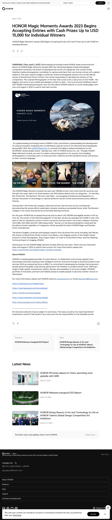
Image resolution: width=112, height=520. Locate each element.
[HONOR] (7, 453)
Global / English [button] (68, 3)
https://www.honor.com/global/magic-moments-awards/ (37, 250)
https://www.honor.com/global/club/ (28, 284)
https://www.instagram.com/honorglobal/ (30, 298)
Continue (100, 3)
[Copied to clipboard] (22, 51)
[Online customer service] (108, 507)
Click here (17, 515)
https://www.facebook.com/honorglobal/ (30, 288)
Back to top (105, 454)
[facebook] (17, 51)
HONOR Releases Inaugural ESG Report (60, 392)
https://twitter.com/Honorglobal (26, 293)
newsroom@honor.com (88, 279)
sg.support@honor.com (12, 470)
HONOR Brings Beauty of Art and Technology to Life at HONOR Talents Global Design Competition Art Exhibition (69, 415)
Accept (93, 514)
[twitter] (13, 51)
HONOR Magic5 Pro (39, 148)
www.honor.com (63, 279)
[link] (3, 508)
